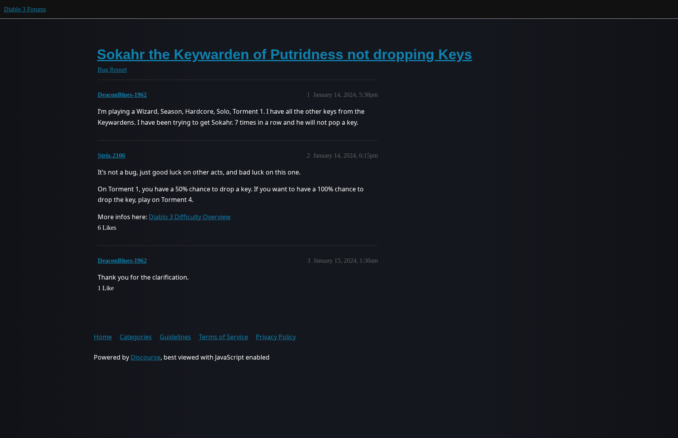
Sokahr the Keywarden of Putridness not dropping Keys (284, 54)
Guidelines (175, 337)
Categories (136, 337)
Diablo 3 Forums (25, 9)
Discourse (145, 357)
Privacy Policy (276, 337)
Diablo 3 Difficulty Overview (190, 217)
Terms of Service (223, 337)
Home (103, 337)
